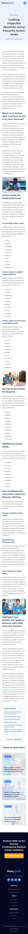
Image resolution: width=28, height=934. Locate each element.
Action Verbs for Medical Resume (12, 717)
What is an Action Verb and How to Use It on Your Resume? (13, 713)
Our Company (14, 900)
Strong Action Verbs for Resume (12, 719)
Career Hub (14, 916)
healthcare (19, 454)
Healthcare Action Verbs (10, 722)
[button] (25, 3)
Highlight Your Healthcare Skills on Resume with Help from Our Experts (13, 731)
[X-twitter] (12, 879)
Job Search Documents (14, 892)
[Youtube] (19, 879)
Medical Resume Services (14, 889)
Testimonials (14, 903)
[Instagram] (15, 879)
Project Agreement (14, 929)
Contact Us (14, 905)
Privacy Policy (14, 931)
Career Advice (15, 15)
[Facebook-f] (8, 879)
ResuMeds (13, 926)
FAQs (14, 919)
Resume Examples (14, 913)
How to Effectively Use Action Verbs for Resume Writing (13, 726)
